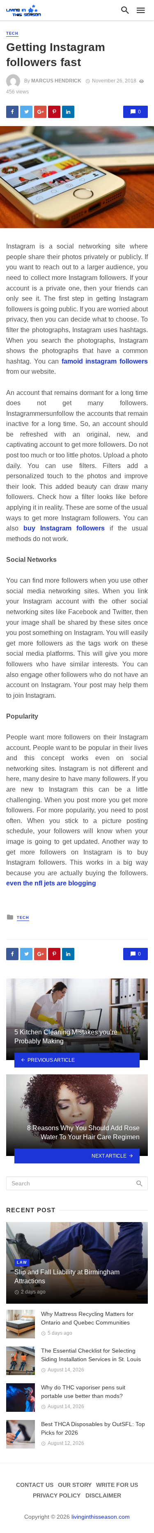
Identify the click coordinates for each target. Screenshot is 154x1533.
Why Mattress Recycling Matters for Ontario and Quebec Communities (87, 1318)
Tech (12, 33)
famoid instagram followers (105, 361)
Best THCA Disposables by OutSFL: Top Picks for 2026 (93, 1428)
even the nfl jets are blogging (51, 883)
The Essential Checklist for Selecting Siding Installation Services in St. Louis (91, 1354)
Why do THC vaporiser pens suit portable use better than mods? (83, 1391)
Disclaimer (103, 1495)
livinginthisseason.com (100, 1516)
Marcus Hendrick (56, 81)
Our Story (75, 1485)
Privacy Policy (56, 1495)
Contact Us (34, 1485)
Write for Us (117, 1485)
